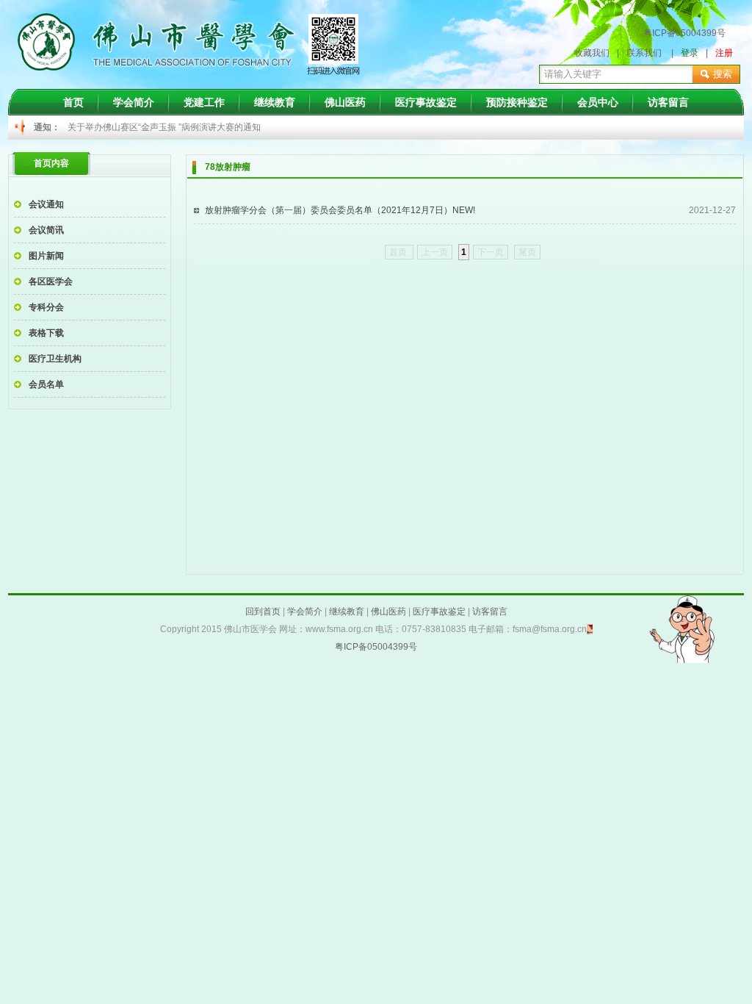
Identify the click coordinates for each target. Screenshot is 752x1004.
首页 (73, 102)
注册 (724, 53)
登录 (689, 53)
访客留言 (668, 102)
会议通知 (46, 204)
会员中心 (597, 102)
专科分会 (46, 307)
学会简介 (133, 102)
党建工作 (204, 102)
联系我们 (644, 53)
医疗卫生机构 (55, 359)
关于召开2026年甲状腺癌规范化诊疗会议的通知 (162, 136)
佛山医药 (345, 102)
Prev (86, 128)
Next (600, 128)
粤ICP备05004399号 (684, 33)
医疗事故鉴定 (426, 102)
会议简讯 (46, 230)
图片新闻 (46, 256)
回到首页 (263, 611)
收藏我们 (592, 53)
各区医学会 (51, 281)
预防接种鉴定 (517, 102)
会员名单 (46, 384)
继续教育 (274, 102)
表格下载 (46, 333)
